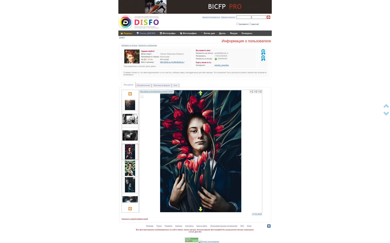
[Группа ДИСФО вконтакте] (269, 226)
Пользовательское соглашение (223, 226)
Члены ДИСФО (147, 33)
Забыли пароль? (228, 17)
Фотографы (169, 33)
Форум (233, 33)
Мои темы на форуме (162, 85)
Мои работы (128, 85)
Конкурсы (247, 33)
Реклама (149, 226)
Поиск (159, 226)
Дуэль (222, 33)
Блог (175, 85)
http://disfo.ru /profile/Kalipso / (172, 62)
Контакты (189, 226)
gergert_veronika (221, 65)
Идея (249, 226)
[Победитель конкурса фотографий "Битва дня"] (263, 52)
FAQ (242, 226)
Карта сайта (202, 226)
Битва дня (209, 33)
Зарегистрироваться (211, 17)
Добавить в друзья (129, 45)
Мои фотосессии (143, 85)
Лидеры (128, 33)
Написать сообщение (147, 45)
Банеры (178, 226)
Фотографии (190, 33)
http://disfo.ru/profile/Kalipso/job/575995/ (156, 92)
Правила (168, 226)
